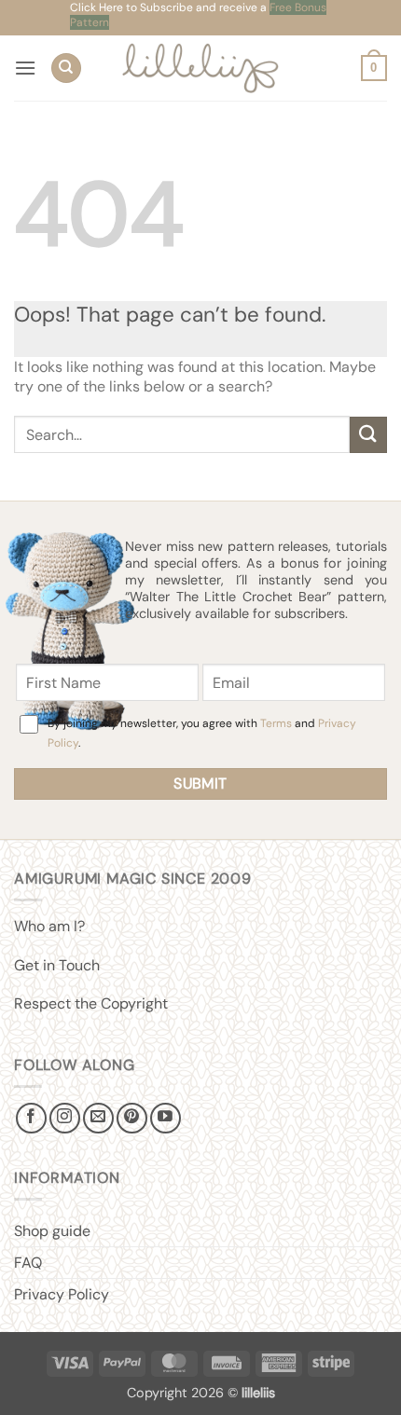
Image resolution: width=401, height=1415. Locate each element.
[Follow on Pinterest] (132, 1118)
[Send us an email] (98, 1118)
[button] (25, 67)
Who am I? (49, 926)
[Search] (66, 68)
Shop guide (52, 1231)
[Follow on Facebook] (31, 1118)
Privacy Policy (61, 1294)
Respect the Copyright (91, 1003)
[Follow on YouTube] (165, 1118)
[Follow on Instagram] (64, 1118)
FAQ (28, 1262)
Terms (276, 723)
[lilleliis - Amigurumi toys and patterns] (201, 68)
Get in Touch (57, 965)
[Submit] (368, 435)
